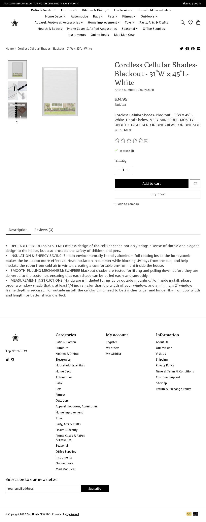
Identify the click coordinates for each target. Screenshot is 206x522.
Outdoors (62, 401)
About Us (162, 342)
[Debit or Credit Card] (195, 514)
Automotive (79, 16)
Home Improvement (69, 412)
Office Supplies (154, 29)
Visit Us (161, 354)
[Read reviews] (129, 140)
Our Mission (164, 348)
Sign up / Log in (192, 3)
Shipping (162, 360)
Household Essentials (70, 365)
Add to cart (151, 183)
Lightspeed (73, 514)
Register (111, 342)
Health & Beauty (50, 29)
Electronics (63, 360)
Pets (58, 389)
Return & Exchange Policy (173, 389)
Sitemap (161, 383)
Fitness (60, 395)
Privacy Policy (165, 365)
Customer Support (168, 377)
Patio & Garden (66, 342)
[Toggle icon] (182, 22)
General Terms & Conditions (175, 371)
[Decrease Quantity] (119, 170)
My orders (112, 348)
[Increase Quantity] (128, 170)
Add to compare (129, 204)
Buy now (157, 194)
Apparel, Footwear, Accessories (76, 406)
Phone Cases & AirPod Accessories (92, 29)
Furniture (62, 348)
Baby (59, 383)
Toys (59, 418)
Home (10, 49)
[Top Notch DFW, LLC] (15, 22)
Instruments (77, 35)
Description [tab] (18, 229)
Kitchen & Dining (67, 354)
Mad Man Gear (124, 35)
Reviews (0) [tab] (43, 229)
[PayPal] (189, 514)
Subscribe (94, 489)
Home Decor (64, 371)
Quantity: (121, 161)
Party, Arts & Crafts (153, 22)
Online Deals (100, 35)
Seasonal (62, 446)
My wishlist (113, 354)
